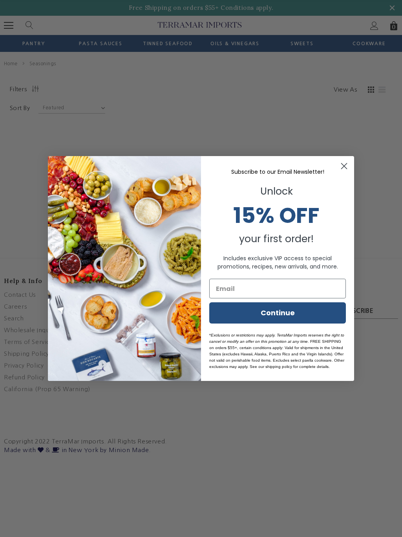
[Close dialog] (344, 166)
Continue (278, 313)
